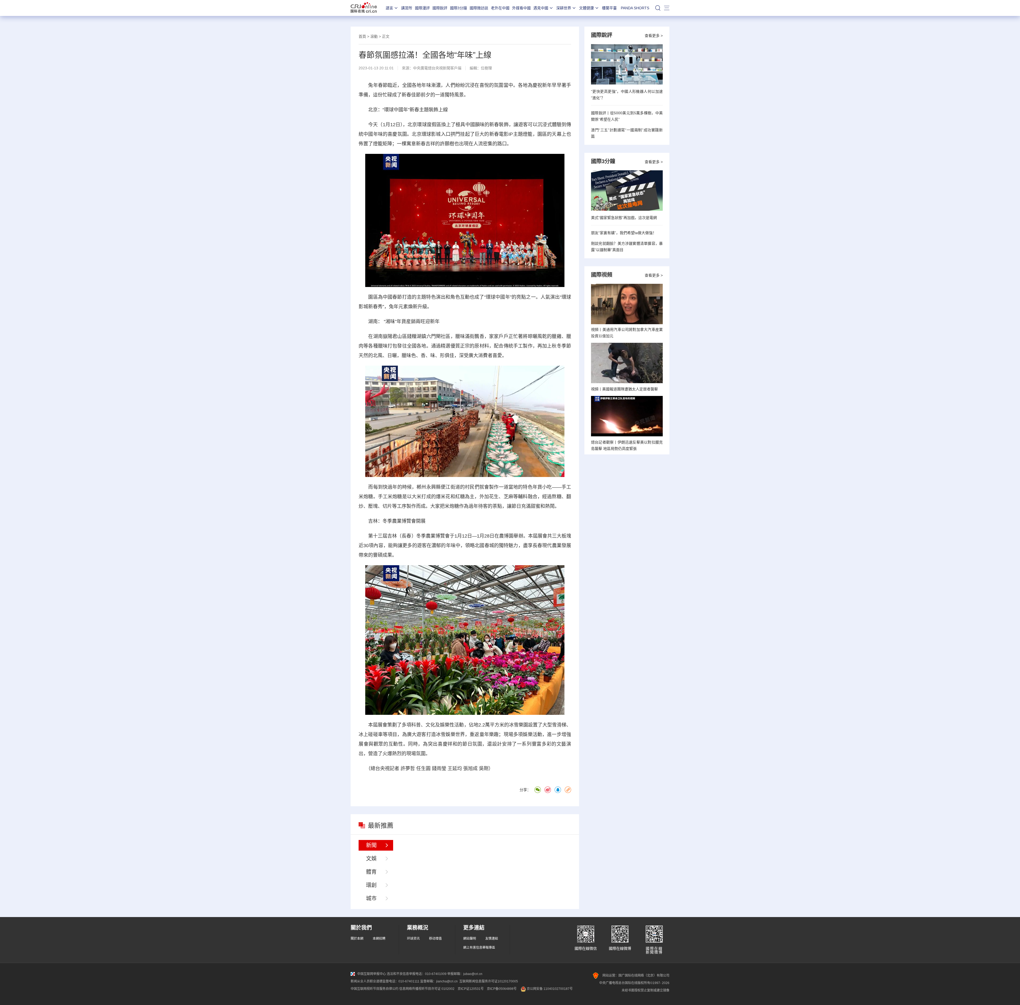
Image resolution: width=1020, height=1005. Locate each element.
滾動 (374, 36)
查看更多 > (654, 35)
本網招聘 (379, 938)
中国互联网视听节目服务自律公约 (374, 989)
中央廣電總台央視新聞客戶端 (437, 68)
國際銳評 (439, 8)
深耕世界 (563, 8)
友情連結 (491, 938)
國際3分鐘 (458, 8)
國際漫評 (422, 8)
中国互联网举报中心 (371, 974)
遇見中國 (540, 8)
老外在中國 (500, 8)
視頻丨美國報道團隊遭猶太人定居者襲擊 (624, 389)
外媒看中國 (521, 8)
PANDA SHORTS (635, 8)
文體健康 (586, 8)
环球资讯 (413, 938)
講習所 (406, 8)
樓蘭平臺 (609, 8)
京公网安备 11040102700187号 (549, 989)
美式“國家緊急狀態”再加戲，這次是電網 (624, 218)
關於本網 (357, 938)
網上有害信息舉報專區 (479, 947)
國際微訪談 (479, 8)
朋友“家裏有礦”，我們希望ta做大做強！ (623, 233)
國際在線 (364, 8)
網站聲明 (469, 938)
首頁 (362, 36)
